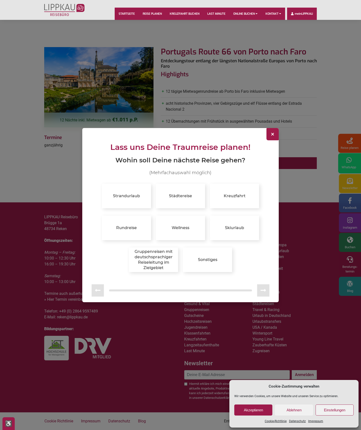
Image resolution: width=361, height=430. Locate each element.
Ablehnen (294, 410)
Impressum (315, 421)
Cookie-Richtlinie (276, 421)
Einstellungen (334, 410)
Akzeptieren (253, 410)
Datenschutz (297, 421)
